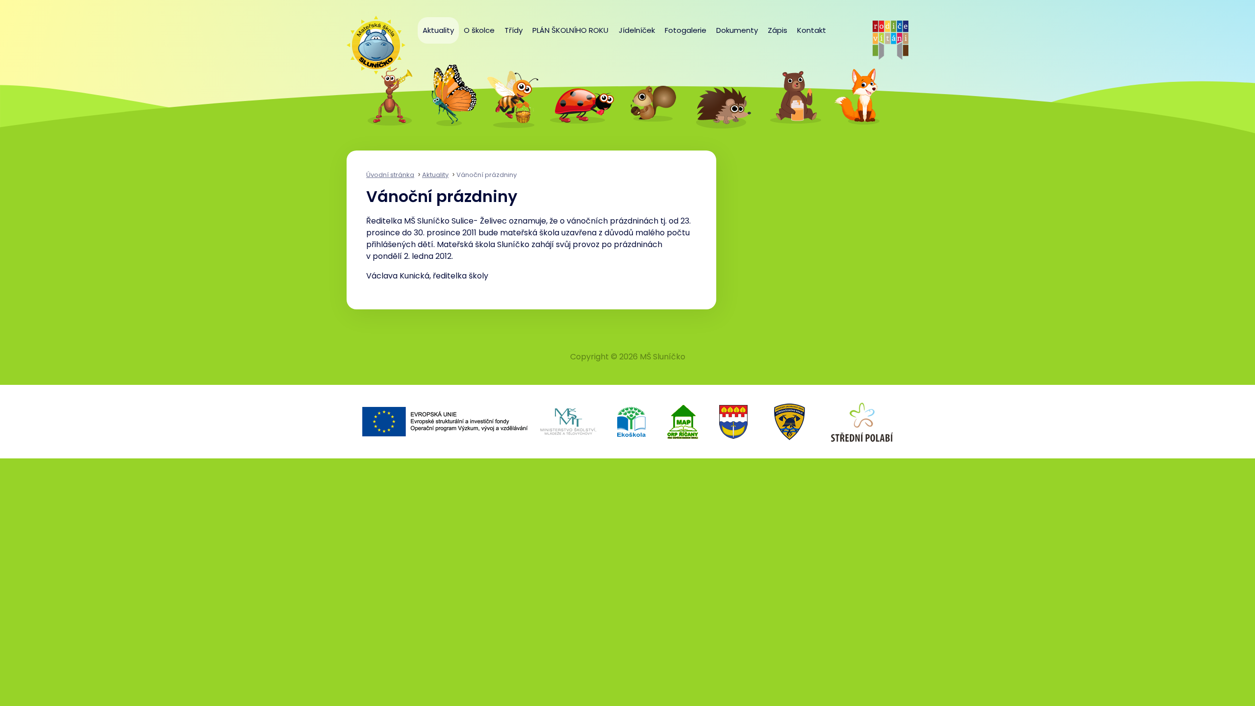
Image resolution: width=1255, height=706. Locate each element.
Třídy (513, 30)
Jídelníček (637, 30)
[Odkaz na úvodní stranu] (371, 40)
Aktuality (438, 30)
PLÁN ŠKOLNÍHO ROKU (570, 30)
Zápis (777, 30)
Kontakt (811, 30)
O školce (479, 30)
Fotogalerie (685, 30)
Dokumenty (737, 30)
